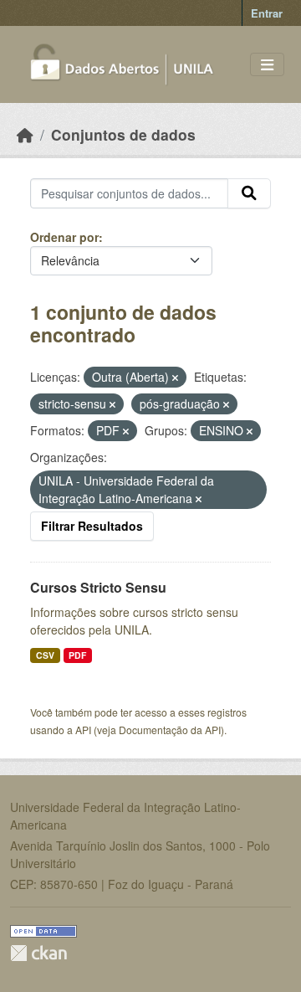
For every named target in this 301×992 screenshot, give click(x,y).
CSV (45, 655)
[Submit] (249, 193)
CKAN (38, 953)
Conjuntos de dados (123, 134)
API (83, 729)
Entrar (267, 13)
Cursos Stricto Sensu (98, 587)
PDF (77, 655)
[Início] (25, 134)
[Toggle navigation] (267, 65)
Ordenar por (64, 237)
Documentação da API (170, 729)
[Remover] (175, 377)
